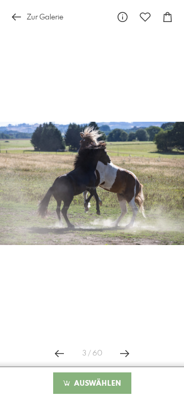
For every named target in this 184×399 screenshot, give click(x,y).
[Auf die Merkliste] (145, 17)
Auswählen (96, 383)
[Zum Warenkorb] (168, 17)
